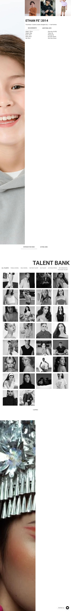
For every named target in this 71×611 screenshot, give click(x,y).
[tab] (32, 28)
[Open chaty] (67, 607)
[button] (35, 409)
